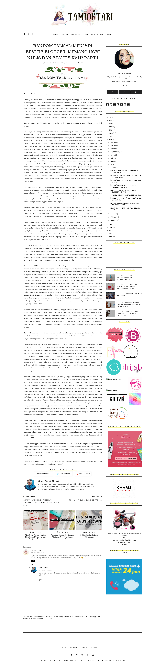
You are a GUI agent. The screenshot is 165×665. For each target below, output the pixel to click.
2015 (110, 230)
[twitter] (28, 34)
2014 (110, 234)
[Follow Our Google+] (136, 92)
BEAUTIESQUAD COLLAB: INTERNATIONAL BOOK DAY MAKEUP (124, 171)
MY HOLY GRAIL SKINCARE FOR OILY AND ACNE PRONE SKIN (124, 204)
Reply (32, 561)
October (114, 149)
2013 (111, 237)
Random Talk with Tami (55, 62)
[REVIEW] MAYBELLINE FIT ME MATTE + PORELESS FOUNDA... (123, 186)
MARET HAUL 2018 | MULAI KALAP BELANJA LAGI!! (125, 209)
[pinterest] (82, 655)
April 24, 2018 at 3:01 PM (38, 553)
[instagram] (32, 34)
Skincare (75, 34)
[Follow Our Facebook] (112, 92)
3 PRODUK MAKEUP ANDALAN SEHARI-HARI (125, 195)
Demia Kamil (36, 550)
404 (102, 648)
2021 (110, 130)
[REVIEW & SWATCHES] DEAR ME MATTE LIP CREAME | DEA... (125, 176)
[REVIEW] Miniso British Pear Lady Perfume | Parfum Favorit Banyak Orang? (129, 304)
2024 (111, 120)
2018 (111, 139)
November (115, 145)
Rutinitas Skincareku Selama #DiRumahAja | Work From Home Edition (62, 537)
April (112, 168)
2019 (110, 136)
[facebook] (24, 34)
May (112, 164)
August (113, 155)
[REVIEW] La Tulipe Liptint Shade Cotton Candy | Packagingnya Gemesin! (127, 286)
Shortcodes (74, 648)
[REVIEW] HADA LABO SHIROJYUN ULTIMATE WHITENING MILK (125, 277)
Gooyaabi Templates (113, 660)
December (115, 142)
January (114, 220)
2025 (111, 117)
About (108, 34)
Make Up (64, 34)
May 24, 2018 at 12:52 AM (46, 570)
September (115, 152)
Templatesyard (71, 660)
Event (85, 34)
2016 (110, 227)
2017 (110, 224)
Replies (34, 565)
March (113, 214)
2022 (111, 127)
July (112, 158)
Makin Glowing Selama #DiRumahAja (89, 536)
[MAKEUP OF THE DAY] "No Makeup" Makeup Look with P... (126, 199)
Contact (94, 648)
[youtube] (93, 655)
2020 (111, 133)
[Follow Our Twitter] (124, 92)
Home (55, 34)
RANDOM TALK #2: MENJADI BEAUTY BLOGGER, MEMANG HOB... (123, 191)
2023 (111, 124)
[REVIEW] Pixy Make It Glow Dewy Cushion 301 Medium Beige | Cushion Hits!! (128, 313)
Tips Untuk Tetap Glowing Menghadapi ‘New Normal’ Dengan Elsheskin (35, 537)
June (112, 161)
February (114, 217)
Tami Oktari (43, 568)
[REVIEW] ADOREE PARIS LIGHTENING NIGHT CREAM (125, 181)
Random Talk (97, 34)
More (125, 86)
